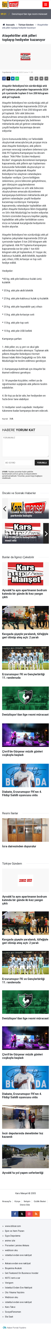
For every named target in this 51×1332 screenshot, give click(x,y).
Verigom (9, 1282)
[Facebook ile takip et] (14, 1214)
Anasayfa (10, 25)
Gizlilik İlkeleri (40, 1201)
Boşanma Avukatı (13, 1268)
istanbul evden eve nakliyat (18, 1255)
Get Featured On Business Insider (21, 1273)
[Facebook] (4, 78)
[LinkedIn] (13, 78)
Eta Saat (9, 1316)
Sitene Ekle (25, 1205)
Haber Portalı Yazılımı (16, 1328)
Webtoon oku (11, 1297)
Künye (17, 1201)
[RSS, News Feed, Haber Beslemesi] (36, 1214)
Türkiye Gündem (26, 25)
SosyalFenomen (13, 1311)
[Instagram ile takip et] (29, 1214)
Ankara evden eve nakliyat (18, 1263)
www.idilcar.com (13, 1226)
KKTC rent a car (12, 1278)
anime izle (10, 1240)
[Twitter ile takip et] (22, 1214)
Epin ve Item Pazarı (14, 1231)
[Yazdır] (31, 78)
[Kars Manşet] (10, 4)
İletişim (27, 1201)
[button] (36, 78)
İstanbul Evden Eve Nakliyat (18, 1287)
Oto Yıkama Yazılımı (14, 1292)
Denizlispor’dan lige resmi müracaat (29, 14)
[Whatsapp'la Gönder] (17, 78)
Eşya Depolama (12, 1235)
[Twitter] (8, 78)
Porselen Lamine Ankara (17, 1245)
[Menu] (45, 4)
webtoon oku (11, 1250)
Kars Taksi (10, 1307)
